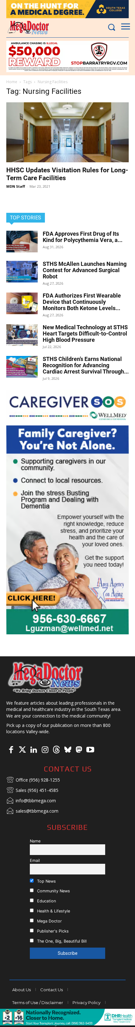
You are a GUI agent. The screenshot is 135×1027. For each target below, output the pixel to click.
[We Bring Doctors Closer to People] (45, 677)
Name (35, 841)
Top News (46, 881)
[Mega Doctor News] (28, 27)
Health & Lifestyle (53, 911)
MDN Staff (15, 186)
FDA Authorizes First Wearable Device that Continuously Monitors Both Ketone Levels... (82, 301)
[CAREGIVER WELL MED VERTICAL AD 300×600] (67, 512)
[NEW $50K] (67, 57)
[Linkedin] (33, 750)
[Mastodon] (79, 750)
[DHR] (67, 1023)
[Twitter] (22, 750)
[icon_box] (33, 780)
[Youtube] (90, 750)
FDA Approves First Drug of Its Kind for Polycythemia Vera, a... (82, 236)
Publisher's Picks (52, 931)
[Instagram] (45, 750)
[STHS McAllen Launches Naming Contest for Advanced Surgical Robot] (22, 271)
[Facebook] (11, 750)
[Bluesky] (67, 750)
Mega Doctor (49, 921)
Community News (53, 891)
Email (35, 860)
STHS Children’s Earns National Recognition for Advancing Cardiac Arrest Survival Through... (86, 365)
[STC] (67, 9)
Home (11, 81)
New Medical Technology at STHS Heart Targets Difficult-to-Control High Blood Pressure (85, 333)
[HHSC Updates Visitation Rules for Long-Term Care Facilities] (67, 132)
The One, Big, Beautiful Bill (61, 941)
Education (46, 901)
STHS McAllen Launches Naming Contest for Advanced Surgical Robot (85, 270)
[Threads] (56, 750)
